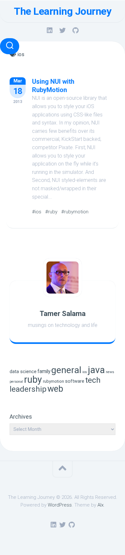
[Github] (75, 30)
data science (23, 371)
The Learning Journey (62, 11)
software (74, 381)
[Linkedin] (49, 30)
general (66, 370)
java (96, 369)
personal (16, 382)
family (44, 371)
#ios (36, 212)
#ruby (51, 212)
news (110, 372)
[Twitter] (62, 30)
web (55, 389)
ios (84, 372)
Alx (100, 505)
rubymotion (53, 381)
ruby (33, 379)
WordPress (60, 505)
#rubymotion (74, 212)
